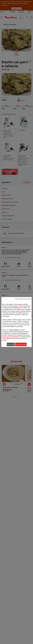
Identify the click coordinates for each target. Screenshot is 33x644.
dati (19, 309)
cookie (4, 340)
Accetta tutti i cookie (21, 344)
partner (20, 304)
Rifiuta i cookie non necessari (23, 298)
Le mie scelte (10, 344)
